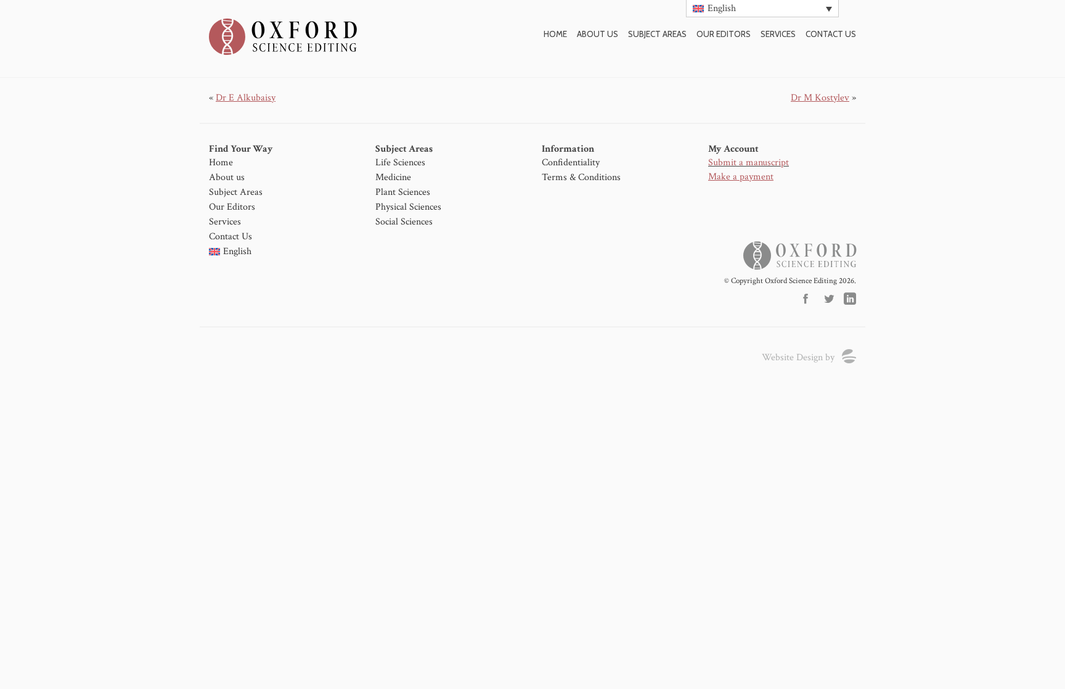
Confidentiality (571, 162)
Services (778, 34)
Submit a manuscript (748, 162)
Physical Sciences (408, 206)
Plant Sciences (402, 192)
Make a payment (740, 176)
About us (597, 34)
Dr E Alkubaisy (245, 97)
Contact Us (230, 236)
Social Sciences (404, 221)
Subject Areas (657, 34)
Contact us (831, 34)
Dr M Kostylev (820, 97)
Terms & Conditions (581, 177)
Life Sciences (400, 162)
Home (555, 34)
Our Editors (723, 34)
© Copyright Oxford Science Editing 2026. (790, 281)
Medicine (393, 177)
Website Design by (798, 357)
